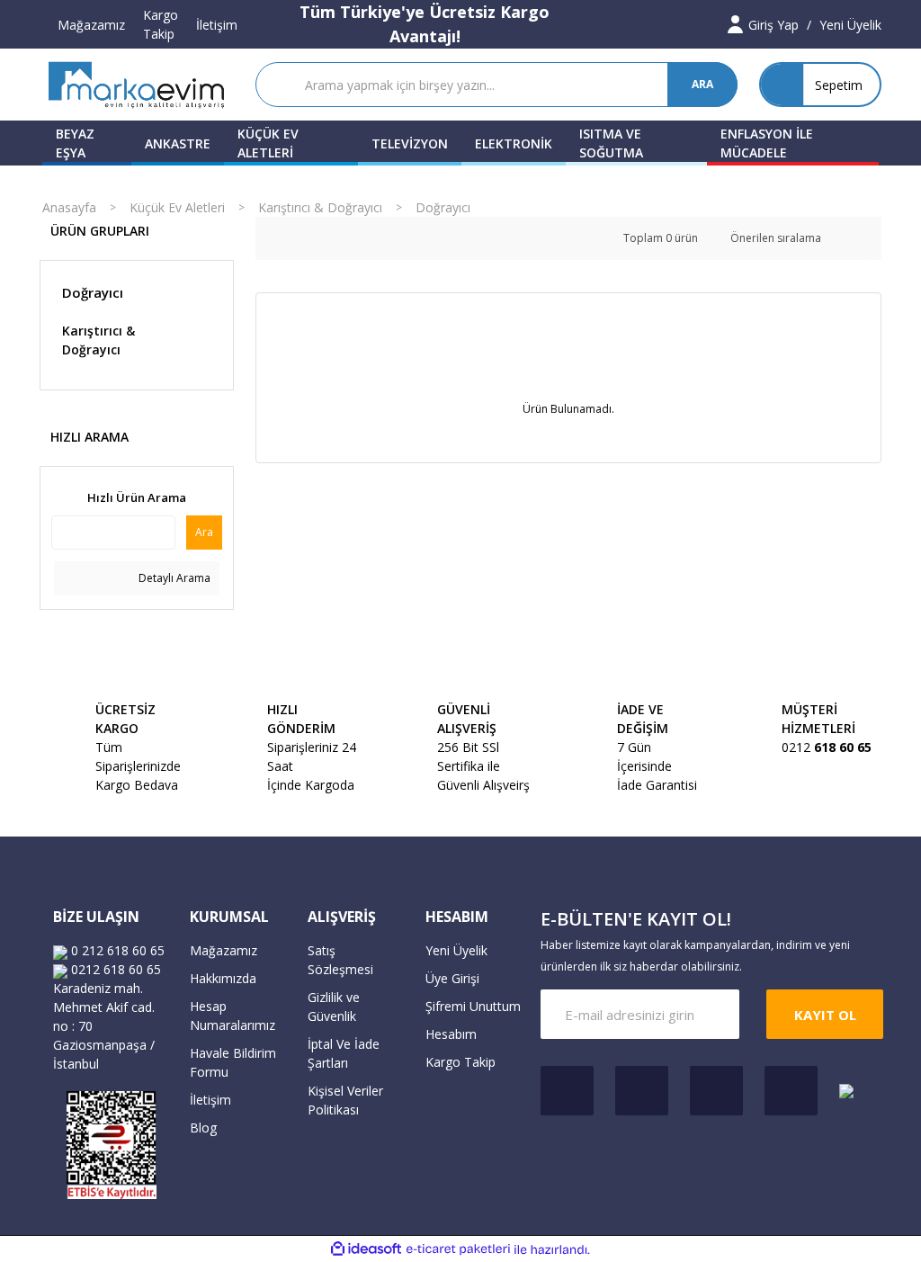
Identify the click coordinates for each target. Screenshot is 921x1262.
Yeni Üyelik (456, 950)
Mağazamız (91, 24)
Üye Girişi (452, 978)
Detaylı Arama (173, 578)
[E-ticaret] (458, 1249)
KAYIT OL (825, 1015)
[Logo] (137, 84)
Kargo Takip (160, 24)
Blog (203, 1127)
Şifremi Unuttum (473, 1006)
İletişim (216, 24)
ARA (702, 84)
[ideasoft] (366, 1249)
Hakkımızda (223, 978)
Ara (204, 532)
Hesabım (451, 1034)
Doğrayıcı (443, 207)
